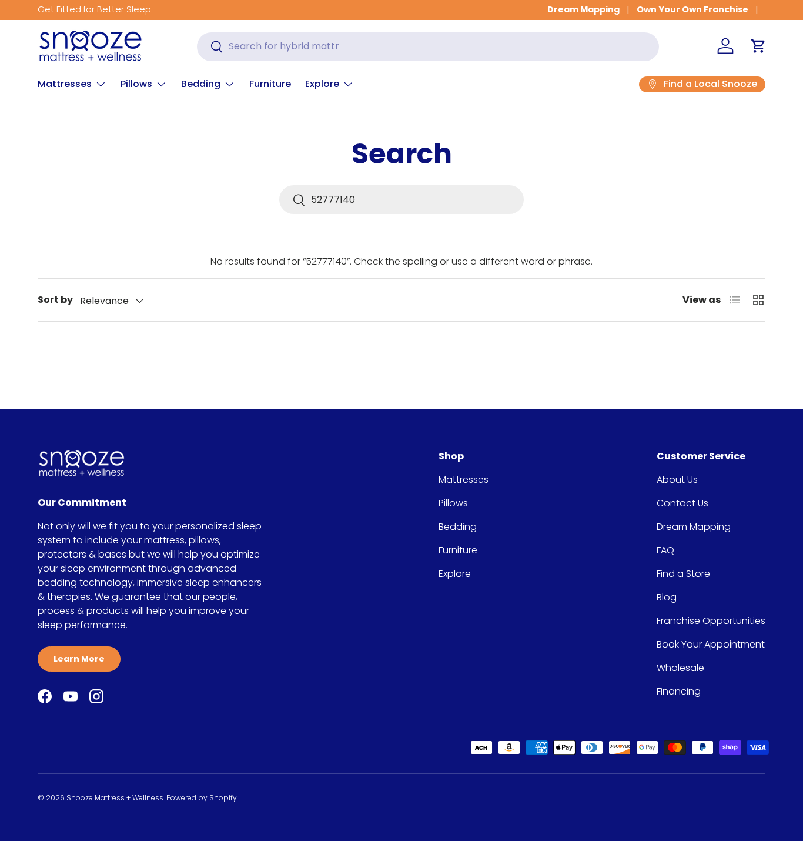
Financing (679, 691)
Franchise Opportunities (711, 621)
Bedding (200, 84)
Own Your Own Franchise (692, 9)
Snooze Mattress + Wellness (114, 798)
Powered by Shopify (201, 798)
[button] (758, 46)
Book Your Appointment (711, 644)
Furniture (270, 84)
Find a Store (683, 573)
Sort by (55, 299)
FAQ (665, 550)
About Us (677, 479)
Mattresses (65, 84)
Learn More (79, 659)
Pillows (136, 84)
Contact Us (682, 503)
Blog (667, 597)
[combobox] (428, 46)
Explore (322, 84)
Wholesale (680, 668)
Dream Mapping (583, 9)
